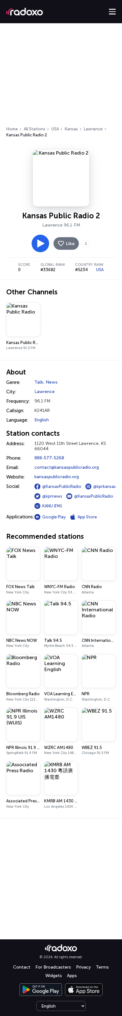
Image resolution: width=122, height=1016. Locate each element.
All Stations (34, 129)
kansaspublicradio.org (56, 476)
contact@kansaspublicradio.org (66, 467)
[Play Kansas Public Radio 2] (40, 243)
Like (70, 243)
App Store (87, 517)
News (52, 382)
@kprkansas (104, 486)
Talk (38, 382)
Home (12, 129)
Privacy (83, 967)
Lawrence (93, 129)
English (41, 420)
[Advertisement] (61, 77)
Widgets (53, 975)
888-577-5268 (49, 458)
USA (55, 129)
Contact (21, 967)
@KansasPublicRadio (61, 486)
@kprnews (52, 496)
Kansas (71, 129)
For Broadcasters (53, 967)
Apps (72, 975)
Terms (102, 967)
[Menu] (112, 11)
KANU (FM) (52, 506)
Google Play (54, 517)
